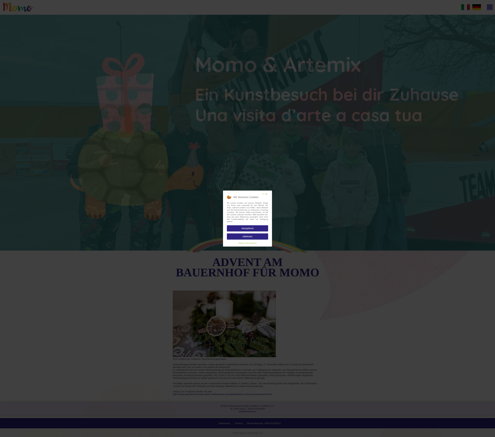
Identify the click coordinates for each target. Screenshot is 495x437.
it (263, 194)
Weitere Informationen (247, 243)
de (266, 194)
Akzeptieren (247, 228)
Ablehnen (247, 236)
